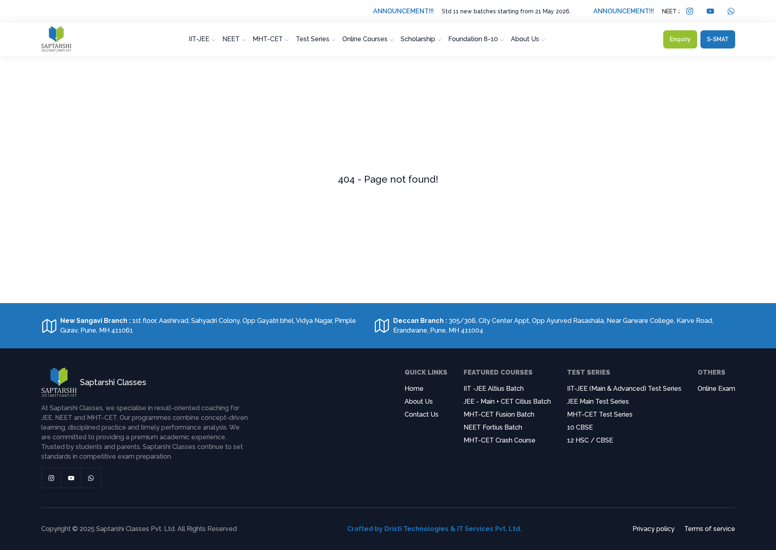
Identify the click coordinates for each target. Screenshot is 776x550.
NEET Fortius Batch (493, 427)
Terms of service (709, 529)
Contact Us (422, 414)
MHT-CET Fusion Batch (499, 414)
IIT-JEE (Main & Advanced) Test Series (624, 388)
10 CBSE (580, 427)
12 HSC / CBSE (590, 440)
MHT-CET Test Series (600, 414)
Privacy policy (654, 529)
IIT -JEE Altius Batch (494, 388)
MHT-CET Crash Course (500, 440)
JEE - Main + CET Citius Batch (507, 401)
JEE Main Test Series (598, 401)
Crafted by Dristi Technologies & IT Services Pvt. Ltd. (434, 529)
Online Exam (716, 388)
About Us (419, 401)
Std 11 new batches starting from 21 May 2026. (492, 11)
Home (414, 388)
